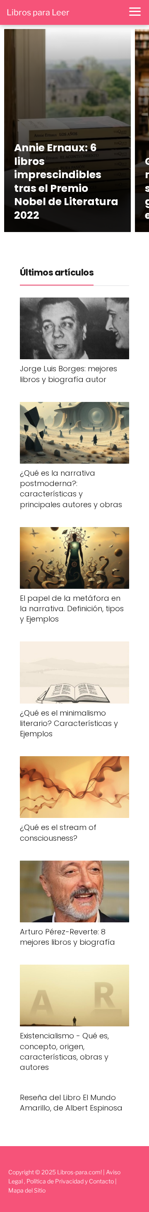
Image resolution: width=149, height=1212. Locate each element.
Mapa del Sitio (27, 1190)
